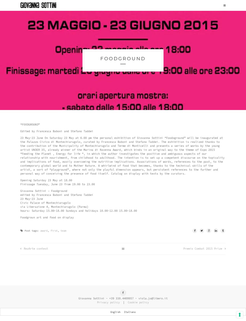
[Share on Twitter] (202, 230)
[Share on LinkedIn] (216, 230)
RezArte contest (36, 248)
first (54, 230)
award (44, 230)
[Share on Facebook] (195, 230)
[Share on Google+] (209, 230)
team (63, 230)
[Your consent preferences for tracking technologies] (239, 314)
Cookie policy (138, 302)
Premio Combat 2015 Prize (202, 248)
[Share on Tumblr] (223, 230)
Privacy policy (108, 302)
